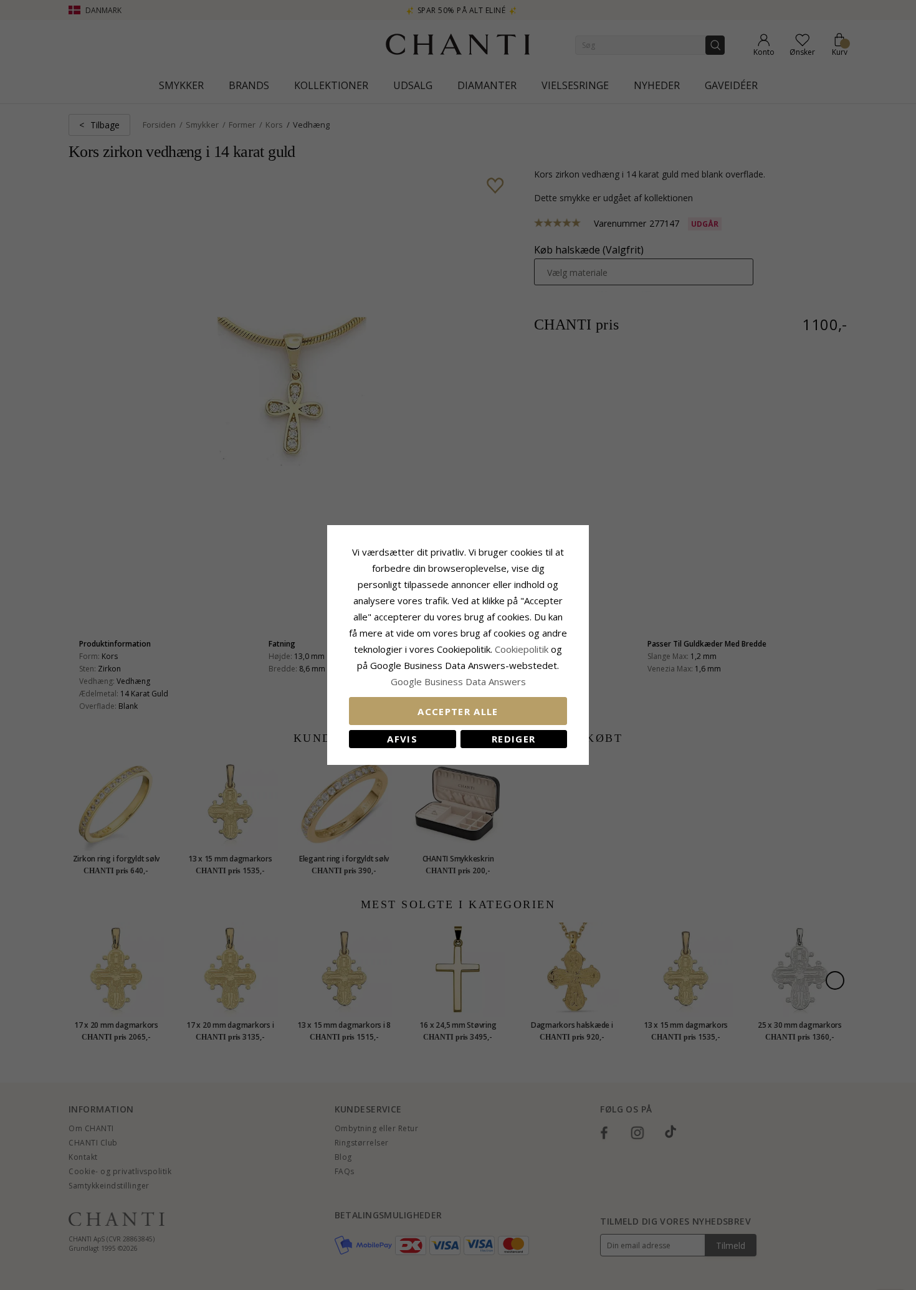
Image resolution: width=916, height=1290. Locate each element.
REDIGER (513, 739)
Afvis (402, 739)
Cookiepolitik (521, 649)
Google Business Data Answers (458, 681)
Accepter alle (458, 711)
